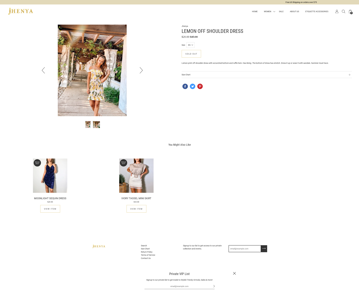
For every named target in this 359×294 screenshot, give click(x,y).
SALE (281, 11)
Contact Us (146, 258)
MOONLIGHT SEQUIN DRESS (50, 198)
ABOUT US (294, 11)
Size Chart (145, 249)
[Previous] (45, 70)
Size (183, 45)
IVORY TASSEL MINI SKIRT (136, 198)
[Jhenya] (185, 87)
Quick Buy (50, 175)
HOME (255, 11)
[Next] (140, 70)
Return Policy (146, 252)
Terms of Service (148, 255)
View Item (50, 208)
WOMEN (267, 11)
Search (144, 246)
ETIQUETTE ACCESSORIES (316, 11)
